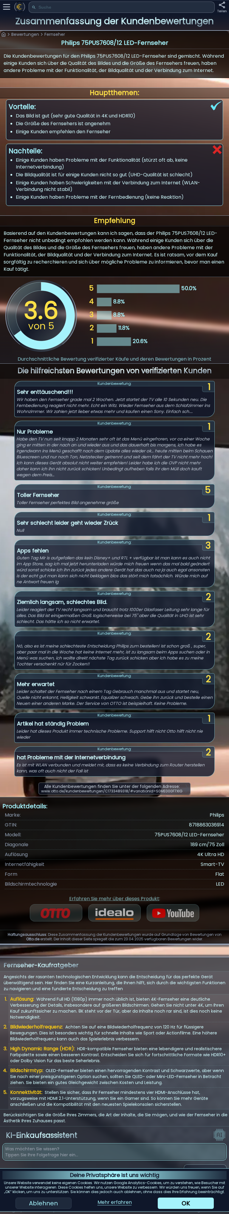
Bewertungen (25, 34)
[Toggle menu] (6, 6)
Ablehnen (43, 1203)
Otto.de (32, 938)
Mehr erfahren (115, 1202)
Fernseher (54, 34)
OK (186, 1203)
